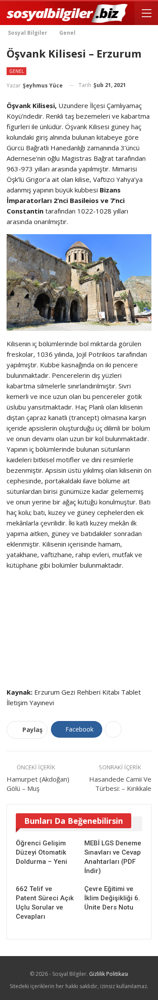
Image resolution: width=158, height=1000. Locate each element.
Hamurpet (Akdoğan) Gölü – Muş (38, 784)
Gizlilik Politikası (108, 974)
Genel (16, 71)
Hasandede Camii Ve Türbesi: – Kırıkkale (120, 784)
